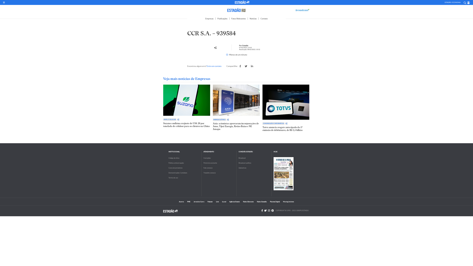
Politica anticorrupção (176, 163)
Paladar (210, 201)
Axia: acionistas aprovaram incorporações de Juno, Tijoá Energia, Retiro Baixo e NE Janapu (236, 126)
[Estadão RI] (236, 10)
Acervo (181, 201)
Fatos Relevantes (238, 18)
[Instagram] (269, 210)
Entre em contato (214, 66)
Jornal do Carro (199, 201)
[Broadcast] (302, 10)
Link (217, 201)
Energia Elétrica (219, 119)
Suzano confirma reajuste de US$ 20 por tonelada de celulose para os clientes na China (186, 125)
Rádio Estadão (262, 201)
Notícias (253, 18)
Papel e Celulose (170, 119)
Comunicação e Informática (273, 123)
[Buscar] (465, 2)
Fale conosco (207, 168)
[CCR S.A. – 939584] (240, 66)
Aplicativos (242, 168)
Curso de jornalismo (175, 168)
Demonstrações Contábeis (178, 173)
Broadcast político (245, 163)
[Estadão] (242, 2)
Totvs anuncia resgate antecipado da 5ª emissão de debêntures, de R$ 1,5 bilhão (282, 129)
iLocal (224, 201)
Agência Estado (234, 201)
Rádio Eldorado (248, 201)
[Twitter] (265, 210)
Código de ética (174, 158)
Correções (207, 158)
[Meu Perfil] (468, 2)
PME (188, 201)
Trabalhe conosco (209, 173)
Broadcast (242, 158)
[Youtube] (272, 210)
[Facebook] (262, 210)
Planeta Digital (275, 201)
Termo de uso (173, 178)
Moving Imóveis (288, 201)
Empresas (209, 18)
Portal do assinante (210, 163)
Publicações (222, 18)
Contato (264, 18)
